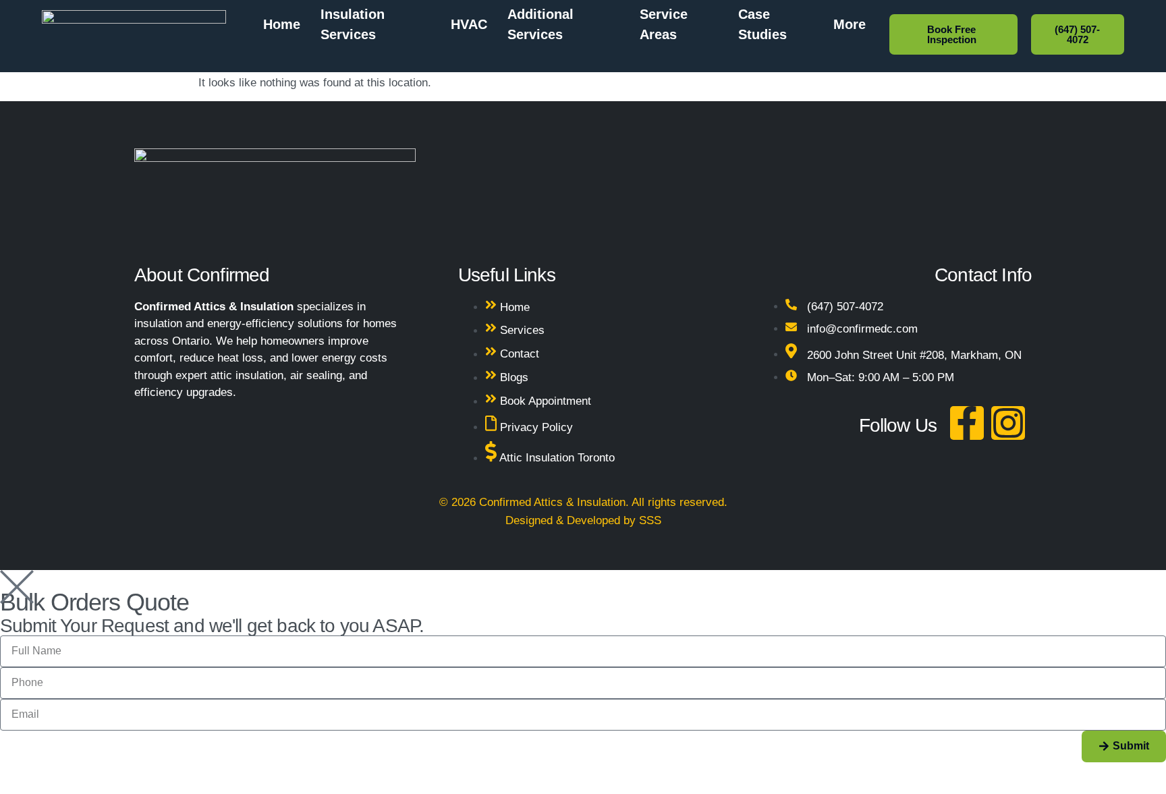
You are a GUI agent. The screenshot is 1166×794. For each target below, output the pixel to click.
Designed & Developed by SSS (583, 520)
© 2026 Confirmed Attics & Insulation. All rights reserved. (583, 502)
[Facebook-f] (967, 423)
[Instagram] (1008, 423)
